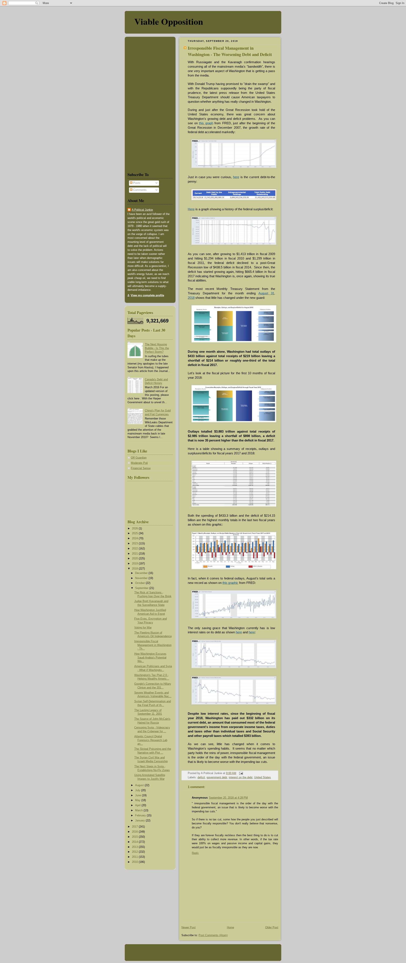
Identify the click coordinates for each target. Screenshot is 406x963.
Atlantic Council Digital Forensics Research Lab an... (150, 740)
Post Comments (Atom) (213, 935)
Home (230, 927)
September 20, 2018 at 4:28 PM (228, 797)
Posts (136, 183)
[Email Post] (240, 773)
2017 (135, 826)
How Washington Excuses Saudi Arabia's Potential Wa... (150, 657)
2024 (135, 538)
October (140, 583)
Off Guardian (139, 457)
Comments (139, 190)
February (141, 815)
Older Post (271, 927)
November (141, 578)
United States (262, 777)
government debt (217, 777)
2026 (135, 528)
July (138, 790)
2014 (135, 841)
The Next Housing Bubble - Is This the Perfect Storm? (157, 348)
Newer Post (188, 927)
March (139, 810)
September (142, 588)
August (140, 785)
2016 (135, 831)
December (141, 573)
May (138, 800)
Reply (195, 853)
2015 (135, 836)
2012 (135, 851)
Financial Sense (141, 468)
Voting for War (143, 627)
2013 (135, 847)
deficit (201, 777)
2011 (135, 856)
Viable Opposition (168, 21)
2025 (135, 533)
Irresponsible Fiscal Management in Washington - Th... (152, 645)
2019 (135, 563)
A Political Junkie (142, 209)
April (138, 805)
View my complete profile (147, 295)
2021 (135, 553)
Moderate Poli (139, 463)
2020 (135, 558)
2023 (135, 543)
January (140, 820)
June (138, 795)
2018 (135, 568)
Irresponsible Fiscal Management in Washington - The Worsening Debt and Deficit (230, 51)
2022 (135, 548)
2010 (135, 862)
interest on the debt (240, 777)
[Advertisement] (140, 103)
